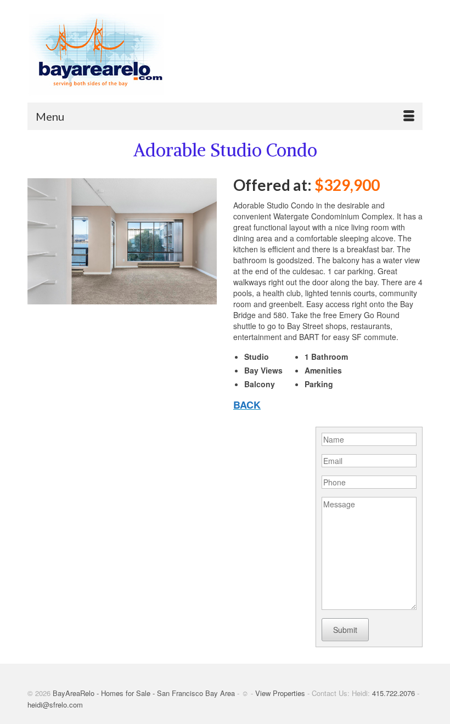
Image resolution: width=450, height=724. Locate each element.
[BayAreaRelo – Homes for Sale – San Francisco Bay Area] (225, 55)
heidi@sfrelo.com (55, 704)
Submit (345, 629)
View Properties (280, 693)
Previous (40, 241)
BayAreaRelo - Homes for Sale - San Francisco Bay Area (144, 693)
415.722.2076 (393, 693)
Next (203, 241)
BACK (247, 405)
